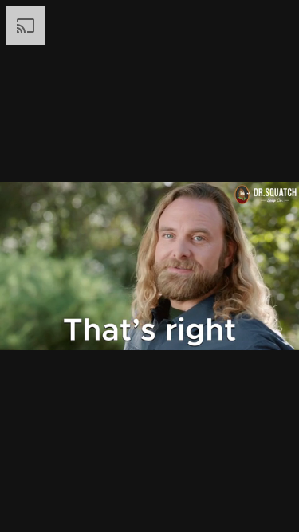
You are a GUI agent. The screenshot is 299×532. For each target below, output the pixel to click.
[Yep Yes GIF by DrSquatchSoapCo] (149, 266)
